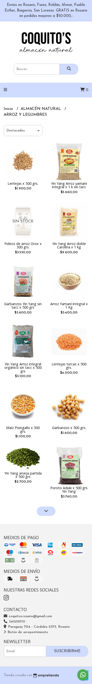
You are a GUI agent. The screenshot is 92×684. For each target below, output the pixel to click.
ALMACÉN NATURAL (41, 109)
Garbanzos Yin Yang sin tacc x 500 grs (23, 305)
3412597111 (16, 622)
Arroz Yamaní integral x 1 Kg (69, 305)
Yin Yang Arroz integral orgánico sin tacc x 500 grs (23, 367)
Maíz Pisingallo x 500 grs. (23, 429)
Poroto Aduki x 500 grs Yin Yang (69, 490)
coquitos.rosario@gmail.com (30, 616)
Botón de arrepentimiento (27, 632)
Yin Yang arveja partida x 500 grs (23, 475)
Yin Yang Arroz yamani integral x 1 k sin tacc (69, 185)
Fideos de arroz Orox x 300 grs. (23, 245)
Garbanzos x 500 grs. (69, 427)
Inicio (9, 109)
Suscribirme (67, 651)
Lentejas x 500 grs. (23, 183)
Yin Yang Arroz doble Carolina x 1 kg (69, 245)
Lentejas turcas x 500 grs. (69, 366)
